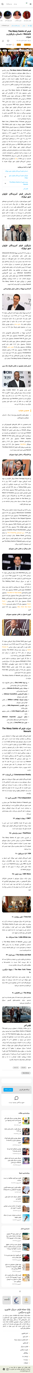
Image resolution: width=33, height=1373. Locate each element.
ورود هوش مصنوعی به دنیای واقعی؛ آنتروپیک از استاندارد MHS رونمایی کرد (13, 1266)
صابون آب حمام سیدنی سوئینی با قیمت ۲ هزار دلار (12, 1207)
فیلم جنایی (10, 347)
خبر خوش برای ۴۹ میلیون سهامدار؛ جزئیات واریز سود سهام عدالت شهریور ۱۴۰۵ (13, 1236)
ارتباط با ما (25, 1357)
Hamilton (23, 444)
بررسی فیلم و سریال (16, 25)
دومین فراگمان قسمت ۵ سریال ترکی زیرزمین (17, 20)
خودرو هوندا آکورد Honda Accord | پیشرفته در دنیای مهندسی (8, 20)
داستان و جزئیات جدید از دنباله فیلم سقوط (12, 1216)
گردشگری (25, 1343)
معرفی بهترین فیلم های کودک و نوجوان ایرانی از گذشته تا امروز (12, 1140)
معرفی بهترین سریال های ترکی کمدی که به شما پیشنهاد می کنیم (12, 1120)
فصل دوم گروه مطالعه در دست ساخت (12, 1179)
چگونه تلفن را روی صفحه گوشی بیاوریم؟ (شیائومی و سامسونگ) (12, 1188)
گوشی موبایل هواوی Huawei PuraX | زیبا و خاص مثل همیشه (27, 20)
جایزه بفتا (17, 324)
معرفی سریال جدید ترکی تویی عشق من (13, 1198)
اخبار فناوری (25, 1333)
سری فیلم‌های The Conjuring (16, 533)
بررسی (24, 25)
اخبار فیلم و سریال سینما (21, 1340)
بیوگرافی (25, 1353)
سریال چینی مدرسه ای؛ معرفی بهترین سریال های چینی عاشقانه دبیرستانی (12, 1160)
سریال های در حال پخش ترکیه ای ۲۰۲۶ (12, 1130)
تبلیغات (26, 1363)
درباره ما (26, 1360)
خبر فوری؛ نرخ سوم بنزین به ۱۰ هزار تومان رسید (12, 1256)
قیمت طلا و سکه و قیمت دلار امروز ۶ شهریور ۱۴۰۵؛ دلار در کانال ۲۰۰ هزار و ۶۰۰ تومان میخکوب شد (13, 1278)
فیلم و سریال (24, 1347)
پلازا (28, 25)
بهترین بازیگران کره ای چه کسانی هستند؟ (14, 1150)
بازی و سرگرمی (24, 1350)
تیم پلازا (29, 40)
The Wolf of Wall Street (14, 593)
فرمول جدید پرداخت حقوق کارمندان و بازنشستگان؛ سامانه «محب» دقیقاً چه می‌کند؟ (12, 1247)
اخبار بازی (25, 1337)
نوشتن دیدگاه (8, 1090)
